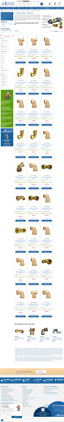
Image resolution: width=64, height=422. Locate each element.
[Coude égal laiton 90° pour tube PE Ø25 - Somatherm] (20, 331)
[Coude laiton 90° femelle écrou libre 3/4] (45, 331)
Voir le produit (21, 60)
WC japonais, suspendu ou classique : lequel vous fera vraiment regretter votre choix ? (6, 118)
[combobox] (30, 4)
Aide (37, 1)
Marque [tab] (2, 38)
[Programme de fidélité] (7, 137)
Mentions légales (19, 418)
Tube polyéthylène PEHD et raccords (14, 10)
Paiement (24, 400)
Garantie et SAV (26, 395)
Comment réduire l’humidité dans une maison (6, 113)
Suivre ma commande (48, 389)
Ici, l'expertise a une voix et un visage (51, 388)
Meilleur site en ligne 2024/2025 (7, 389)
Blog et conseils (26, 403)
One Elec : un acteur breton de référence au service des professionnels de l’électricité (7, 124)
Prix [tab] (1, 34)
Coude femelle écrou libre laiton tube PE (7, 18)
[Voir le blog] (7, 94)
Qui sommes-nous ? (5, 388)
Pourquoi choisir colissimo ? (28, 391)
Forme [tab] (2, 44)
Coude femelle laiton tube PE (7, 15)
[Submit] (41, 4)
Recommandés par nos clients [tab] (6, 30)
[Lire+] (39, 21)
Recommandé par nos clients (28, 398)
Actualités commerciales (27, 406)
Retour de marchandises (27, 389)
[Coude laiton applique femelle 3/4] (32, 331)
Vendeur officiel (4, 393)
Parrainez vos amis (26, 393)
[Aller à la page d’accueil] (2, 10)
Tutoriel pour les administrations (7, 399)
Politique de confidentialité (29, 418)
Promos (31, 1)
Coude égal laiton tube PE (6, 14)
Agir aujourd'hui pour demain (6, 391)
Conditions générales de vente (42, 418)
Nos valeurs (25, 396)
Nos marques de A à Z (5, 395)
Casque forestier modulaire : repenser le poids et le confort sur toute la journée (6, 103)
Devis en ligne (25, 399)
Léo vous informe (47, 391)
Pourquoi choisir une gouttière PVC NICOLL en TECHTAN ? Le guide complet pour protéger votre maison (6, 109)
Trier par (51, 31)
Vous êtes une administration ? (7, 398)
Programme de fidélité (27, 392)
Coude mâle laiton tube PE (6, 19)
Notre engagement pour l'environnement (9, 400)
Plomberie (5, 10)
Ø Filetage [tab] (3, 74)
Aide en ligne (25, 402)
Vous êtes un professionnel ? (6, 396)
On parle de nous (4, 392)
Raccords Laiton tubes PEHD (26, 10)
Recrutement (25, 404)
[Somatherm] (15, 340)
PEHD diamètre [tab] (3, 51)
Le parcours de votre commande (50, 392)
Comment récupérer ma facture (50, 393)
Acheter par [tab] (4, 22)
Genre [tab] (2, 65)
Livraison (24, 388)
